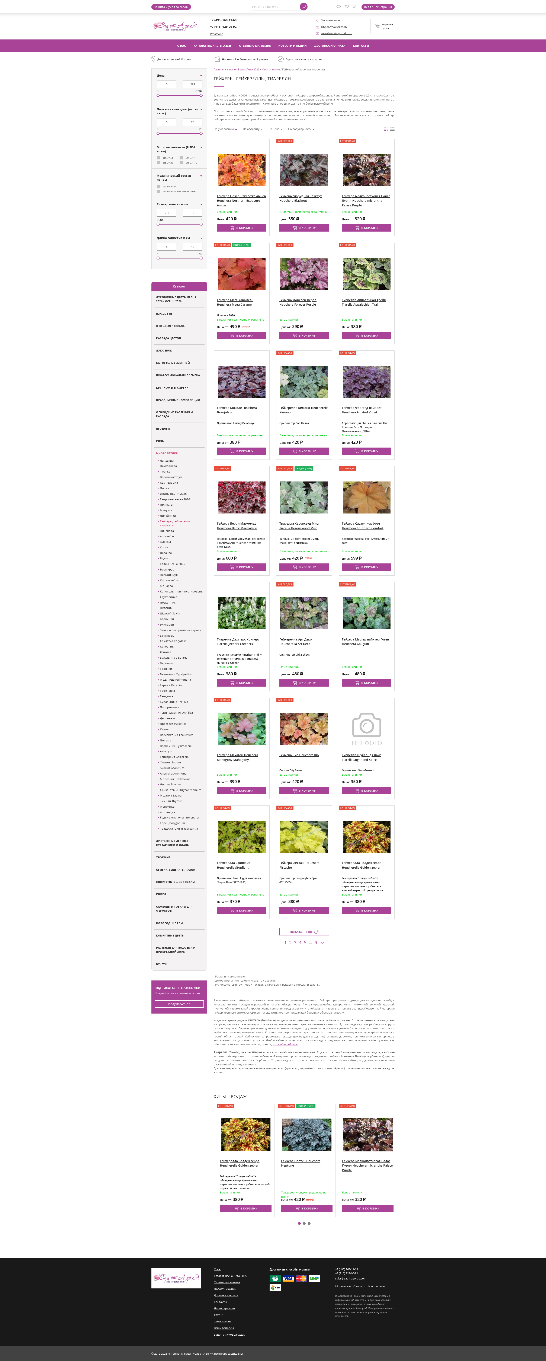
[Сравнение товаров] (356, 7)
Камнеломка (169, 482)
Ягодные (163, 428)
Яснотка (165, 652)
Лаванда (166, 553)
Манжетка (167, 806)
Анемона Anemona (173, 773)
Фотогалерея (222, 1321)
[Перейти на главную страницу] (174, 26)
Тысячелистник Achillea (176, 713)
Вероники (167, 663)
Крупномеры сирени (172, 387)
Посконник (168, 602)
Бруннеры (167, 635)
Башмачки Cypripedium (176, 674)
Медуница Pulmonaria (175, 679)
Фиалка (165, 471)
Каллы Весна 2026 (172, 564)
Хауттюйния (168, 597)
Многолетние (167, 453)
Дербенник (168, 718)
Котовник (167, 646)
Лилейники (168, 516)
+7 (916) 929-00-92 (223, 27)
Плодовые (164, 313)
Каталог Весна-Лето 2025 (212, 46)
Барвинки (167, 619)
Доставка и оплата (329, 46)
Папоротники (169, 707)
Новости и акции (292, 46)
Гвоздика (166, 696)
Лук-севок (164, 350)
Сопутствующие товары (175, 882)
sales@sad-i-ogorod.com (336, 33)
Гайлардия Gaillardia (174, 757)
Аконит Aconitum (172, 768)
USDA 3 (168, 158)
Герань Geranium (172, 685)
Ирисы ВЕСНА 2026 (173, 494)
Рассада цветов (168, 338)
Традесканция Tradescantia (179, 828)
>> (321, 942)
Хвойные (163, 857)
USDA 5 (168, 163)
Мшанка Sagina (171, 795)
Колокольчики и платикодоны (181, 591)
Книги (161, 894)
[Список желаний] (348, 7)
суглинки (169, 186)
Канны (164, 729)
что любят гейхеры (285, 1044)
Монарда (166, 586)
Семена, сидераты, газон (175, 869)
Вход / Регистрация (378, 7)
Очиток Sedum (170, 762)
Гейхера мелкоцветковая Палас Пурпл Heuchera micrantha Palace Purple (364, 1165)
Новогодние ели (169, 923)
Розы (160, 441)
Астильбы (167, 536)
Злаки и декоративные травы (181, 630)
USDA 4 (191, 158)
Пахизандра (168, 466)
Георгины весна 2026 (175, 499)
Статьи (218, 1315)
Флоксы (165, 542)
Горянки (166, 669)
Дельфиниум (169, 575)
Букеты (161, 964)
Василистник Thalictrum (176, 735)
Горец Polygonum (172, 823)
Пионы (165, 488)
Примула (166, 504)
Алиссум (166, 751)
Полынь (165, 740)
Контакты (361, 46)
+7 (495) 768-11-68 (223, 20)
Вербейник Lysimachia (176, 746)
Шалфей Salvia (170, 613)
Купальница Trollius (174, 702)
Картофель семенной (173, 363)
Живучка (166, 510)
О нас (181, 46)
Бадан (164, 558)
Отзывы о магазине (255, 46)
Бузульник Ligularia (173, 657)
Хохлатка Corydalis (173, 641)
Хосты (164, 547)
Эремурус (167, 569)
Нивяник (166, 608)
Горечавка (167, 691)
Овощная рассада (170, 326)
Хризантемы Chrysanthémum (180, 790)
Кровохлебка (169, 580)
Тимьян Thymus (171, 801)
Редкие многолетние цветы (179, 817)
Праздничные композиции (178, 400)
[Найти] (304, 6)
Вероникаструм (171, 477)
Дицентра (167, 531)
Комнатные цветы (170, 935)
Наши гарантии (224, 1308)
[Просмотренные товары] (339, 8)
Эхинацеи (167, 624)
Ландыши (167, 460)
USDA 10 (191, 163)
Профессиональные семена (178, 375)
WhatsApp (216, 34)
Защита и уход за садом (171, 7)
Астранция (167, 812)
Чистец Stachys (170, 784)
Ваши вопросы (224, 1328)
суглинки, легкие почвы (179, 191)
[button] (299, 1223)
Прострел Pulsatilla (173, 724)
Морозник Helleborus (175, 779)
